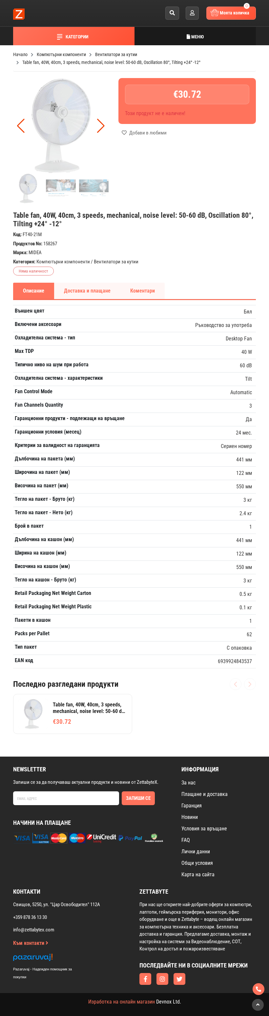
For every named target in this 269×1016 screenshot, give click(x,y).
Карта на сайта (198, 874)
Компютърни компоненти (63, 262)
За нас (188, 783)
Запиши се (138, 798)
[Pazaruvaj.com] (49, 959)
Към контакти (29, 943)
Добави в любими (147, 133)
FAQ (185, 840)
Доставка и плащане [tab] (87, 291)
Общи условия (197, 863)
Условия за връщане (204, 828)
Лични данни (195, 851)
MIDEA (35, 252)
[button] (100, 126)
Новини (189, 817)
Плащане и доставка (204, 794)
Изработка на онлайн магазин (121, 1002)
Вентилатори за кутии (116, 262)
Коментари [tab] (142, 291)
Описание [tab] (33, 291)
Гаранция (191, 806)
